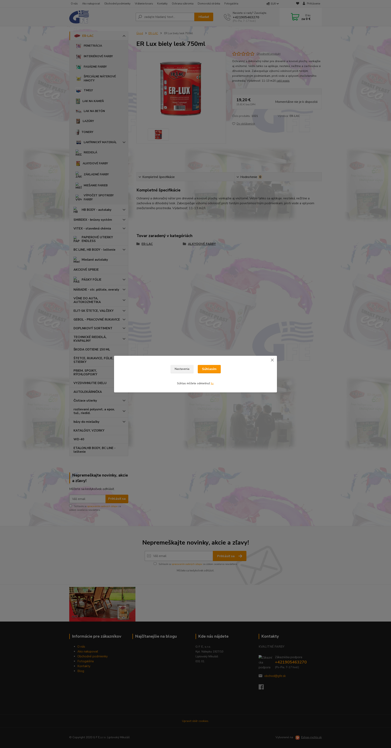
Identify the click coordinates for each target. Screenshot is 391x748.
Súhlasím (209, 369)
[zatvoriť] (272, 359)
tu (212, 383)
